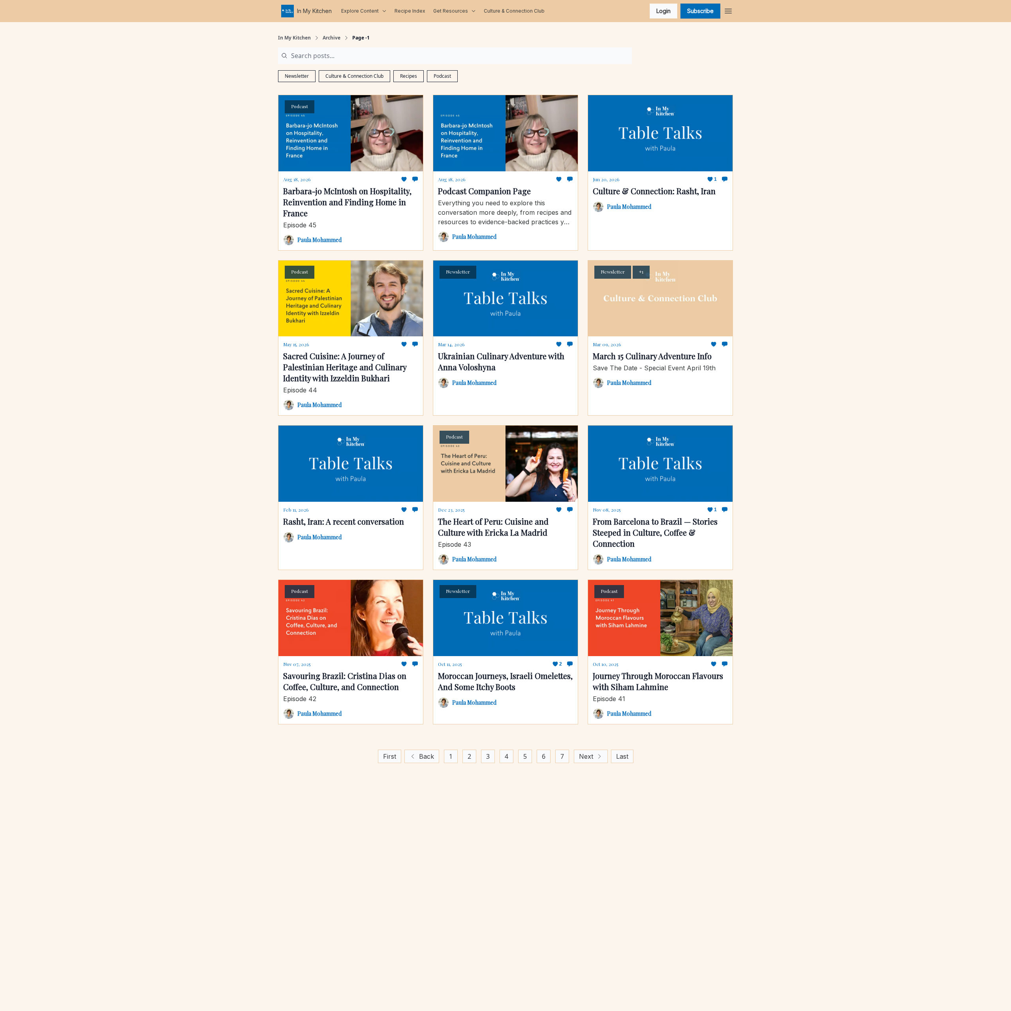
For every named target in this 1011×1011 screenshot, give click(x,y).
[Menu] (728, 10)
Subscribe (700, 11)
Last (622, 756)
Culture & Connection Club (354, 76)
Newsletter (297, 76)
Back (426, 756)
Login (663, 11)
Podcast (442, 76)
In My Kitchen (294, 38)
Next (586, 756)
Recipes (408, 76)
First (389, 756)
